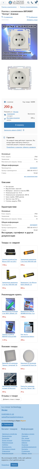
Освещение (6, 451)
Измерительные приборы (7, 443)
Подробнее (5, 465)
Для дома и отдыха (8, 449)
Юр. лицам (25, 438)
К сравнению (8, 17)
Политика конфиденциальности (29, 446)
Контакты (25, 449)
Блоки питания (7, 440)
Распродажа (26, 440)
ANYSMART (33, 168)
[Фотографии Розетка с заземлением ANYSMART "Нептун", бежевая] (19, 42)
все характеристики (30, 176)
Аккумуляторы (7, 436)
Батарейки (5, 438)
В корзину (19, 125)
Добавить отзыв (32, 20)
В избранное (33, 17)
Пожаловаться (8, 424)
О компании (26, 451)
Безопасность (6, 447)
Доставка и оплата (28, 434)
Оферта (24, 442)
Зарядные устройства (9, 434)
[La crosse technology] (16, 2)
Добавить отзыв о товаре (11, 399)
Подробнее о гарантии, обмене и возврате (21, 147)
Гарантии (25, 436)
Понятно (14, 465)
